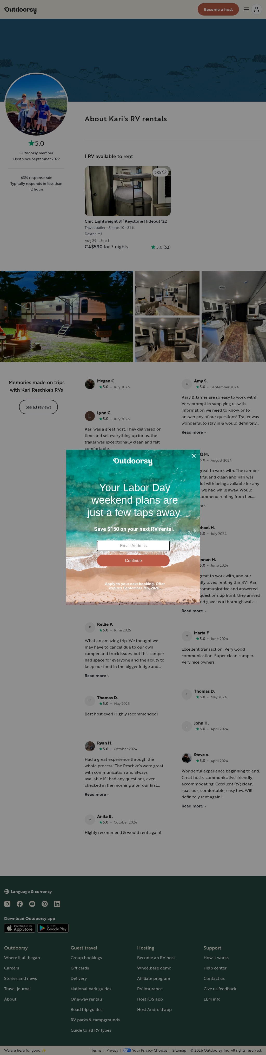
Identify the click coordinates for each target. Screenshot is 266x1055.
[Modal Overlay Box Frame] (133, 527)
